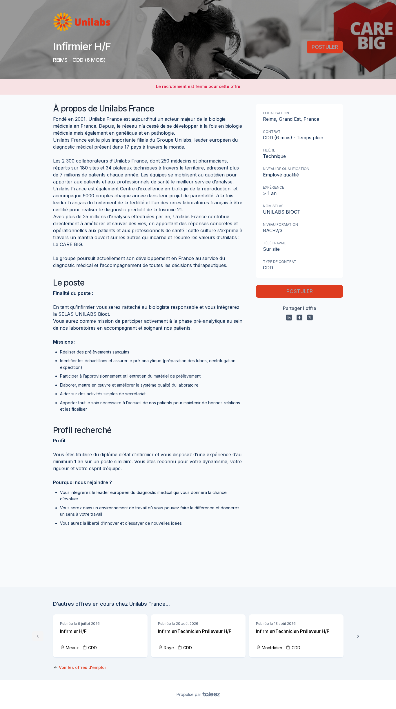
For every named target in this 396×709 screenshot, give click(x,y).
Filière (269, 150)
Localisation (276, 113)
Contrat (272, 131)
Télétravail (274, 243)
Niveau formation (280, 224)
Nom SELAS (273, 206)
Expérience (273, 187)
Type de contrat (279, 261)
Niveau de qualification (286, 169)
